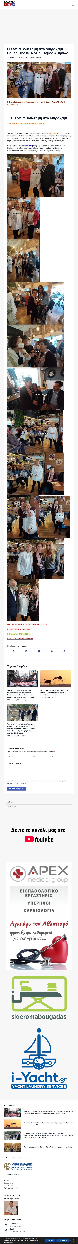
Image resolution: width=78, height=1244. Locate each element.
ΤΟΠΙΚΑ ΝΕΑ (39, 57)
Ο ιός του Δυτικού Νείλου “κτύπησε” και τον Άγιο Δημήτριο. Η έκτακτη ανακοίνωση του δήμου (54, 692)
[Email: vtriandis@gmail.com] (6, 1230)
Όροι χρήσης (9, 1185)
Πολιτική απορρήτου (11, 1188)
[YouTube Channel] (39, 835)
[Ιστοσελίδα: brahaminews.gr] (6, 1224)
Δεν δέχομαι (63, 1240)
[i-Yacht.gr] (39, 1059)
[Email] (51, 651)
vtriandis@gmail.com (17, 1232)
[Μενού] (73, 5)
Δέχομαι (50, 1240)
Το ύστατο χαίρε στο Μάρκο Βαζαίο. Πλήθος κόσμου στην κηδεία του (48, 1147)
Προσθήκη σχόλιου (15, 763)
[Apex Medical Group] (39, 916)
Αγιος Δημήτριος (30, 57)
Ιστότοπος (55, 757)
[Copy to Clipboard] (64, 651)
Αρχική (6, 1180)
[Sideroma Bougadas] (39, 998)
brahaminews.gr (16, 1226)
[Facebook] (13, 651)
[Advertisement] (39, 23)
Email (32, 757)
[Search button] (70, 806)
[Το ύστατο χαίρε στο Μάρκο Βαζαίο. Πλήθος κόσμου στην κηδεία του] (12, 1147)
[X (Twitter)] (26, 651)
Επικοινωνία (8, 1183)
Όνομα (11, 757)
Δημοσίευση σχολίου (16, 789)
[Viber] (39, 651)
